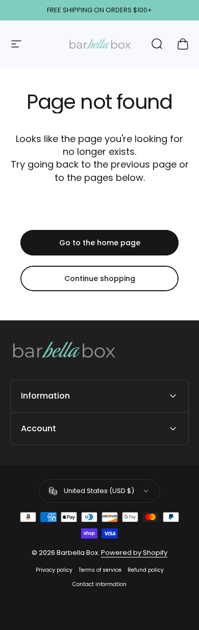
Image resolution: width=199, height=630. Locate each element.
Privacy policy (54, 570)
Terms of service (100, 570)
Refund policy (146, 570)
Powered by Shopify (134, 552)
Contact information (99, 584)
